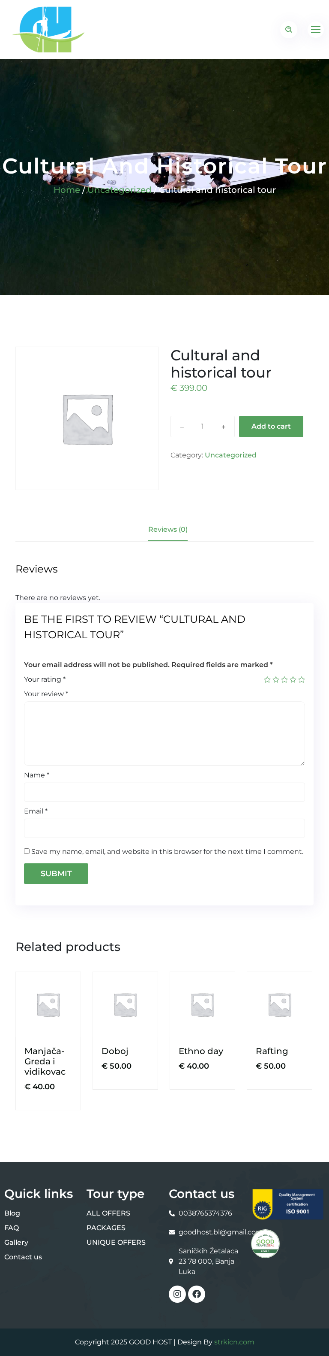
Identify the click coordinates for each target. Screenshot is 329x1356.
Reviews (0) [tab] (168, 529)
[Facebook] (196, 1294)
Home (67, 190)
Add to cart (271, 426)
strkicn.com (234, 1342)
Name (36, 775)
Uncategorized (119, 190)
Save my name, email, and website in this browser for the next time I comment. (167, 851)
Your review (46, 694)
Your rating (45, 679)
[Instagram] (177, 1294)
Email (36, 811)
